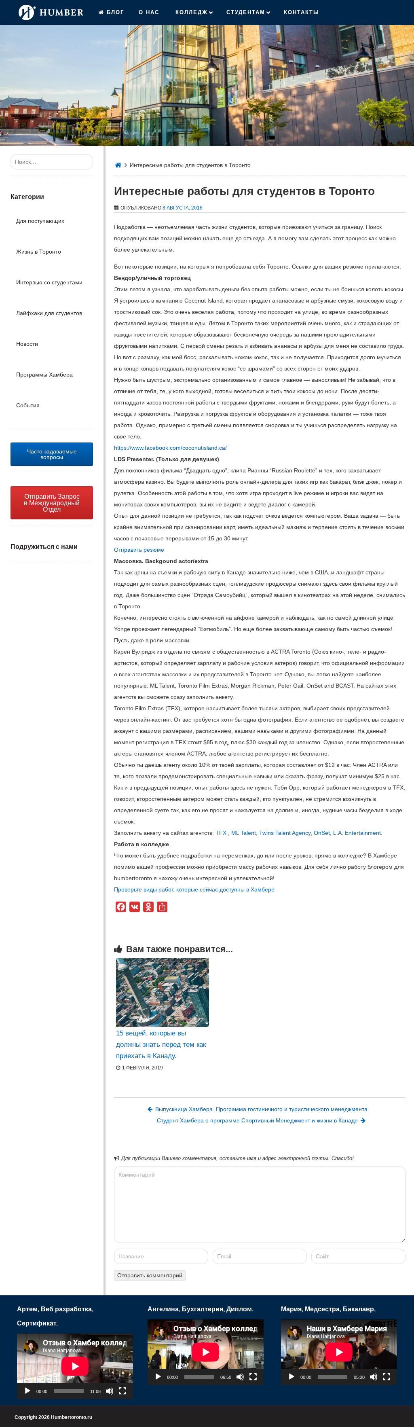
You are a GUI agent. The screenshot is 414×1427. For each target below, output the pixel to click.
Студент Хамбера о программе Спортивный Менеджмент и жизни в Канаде (257, 1120)
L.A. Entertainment (357, 833)
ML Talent (243, 833)
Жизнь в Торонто (38, 251)
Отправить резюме (140, 549)
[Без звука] (110, 1391)
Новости (27, 344)
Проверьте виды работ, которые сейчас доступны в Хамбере (194, 889)
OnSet (322, 833)
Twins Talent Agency (284, 833)
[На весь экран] (122, 1391)
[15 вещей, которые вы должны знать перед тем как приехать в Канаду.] (162, 992)
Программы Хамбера (44, 374)
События (28, 405)
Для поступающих (40, 221)
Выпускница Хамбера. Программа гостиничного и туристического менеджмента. (262, 1109)
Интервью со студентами (49, 282)
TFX (221, 833)
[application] (75, 1366)
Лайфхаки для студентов (49, 313)
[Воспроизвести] (27, 1391)
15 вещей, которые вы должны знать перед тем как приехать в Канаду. (161, 1044)
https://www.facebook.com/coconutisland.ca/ (170, 448)
